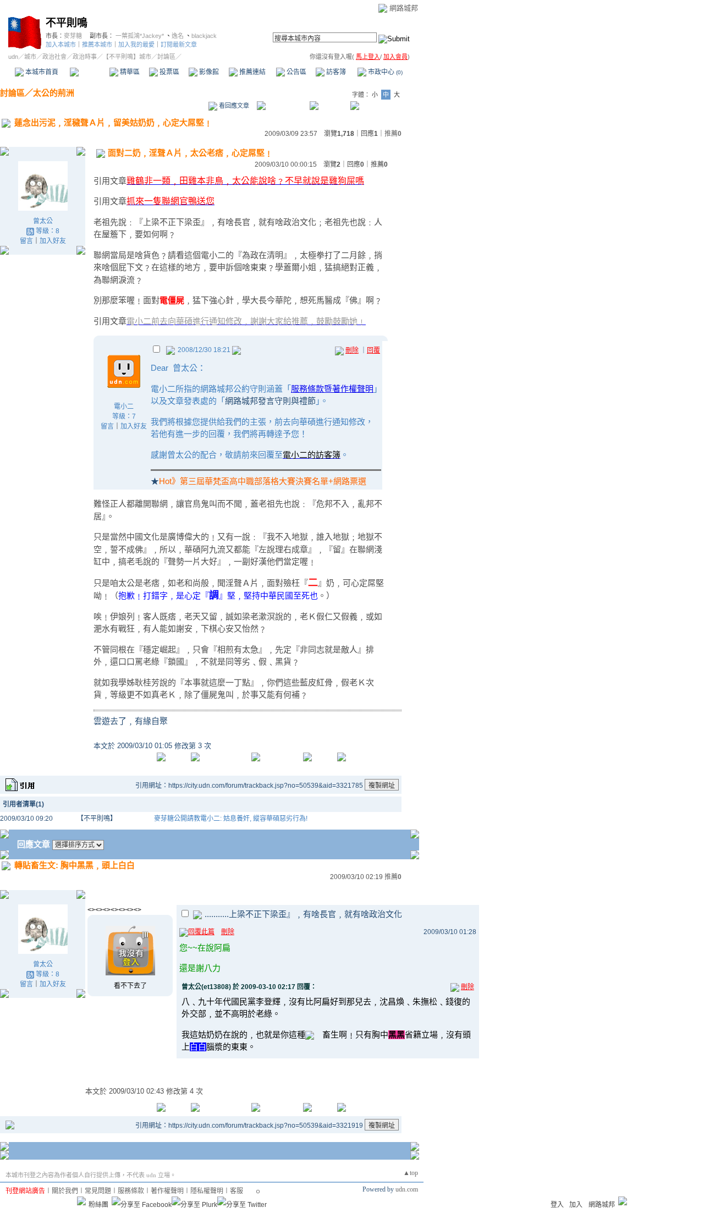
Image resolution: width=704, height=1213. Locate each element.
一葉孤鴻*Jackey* (140, 35)
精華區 (129, 72)
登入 (557, 1205)
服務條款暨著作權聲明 (332, 388)
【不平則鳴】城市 (127, 56)
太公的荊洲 (53, 92)
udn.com (406, 1189)
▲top (410, 1173)
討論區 (89, 72)
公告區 (295, 72)
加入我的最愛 (136, 44)
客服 (236, 1191)
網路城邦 (403, 8)
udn (13, 56)
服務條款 (131, 1191)
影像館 (208, 72)
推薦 (393, 134)
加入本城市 (61, 44)
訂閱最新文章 (179, 44)
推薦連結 (252, 72)
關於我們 (65, 1191)
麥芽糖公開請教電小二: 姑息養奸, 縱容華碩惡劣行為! (230, 818)
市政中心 (384, 72)
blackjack (204, 35)
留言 (26, 241)
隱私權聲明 (206, 1191)
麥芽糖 (73, 35)
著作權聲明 (167, 1191)
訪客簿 (335, 72)
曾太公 (43, 221)
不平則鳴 (66, 23)
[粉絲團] (81, 1200)
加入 (575, 1205)
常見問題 (98, 1191)
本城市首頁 (41, 72)
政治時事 (85, 56)
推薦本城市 (97, 44)
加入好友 (53, 241)
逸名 (178, 35)
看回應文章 (233, 105)
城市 (30, 56)
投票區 (168, 72)
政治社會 (54, 56)
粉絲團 (98, 1205)
